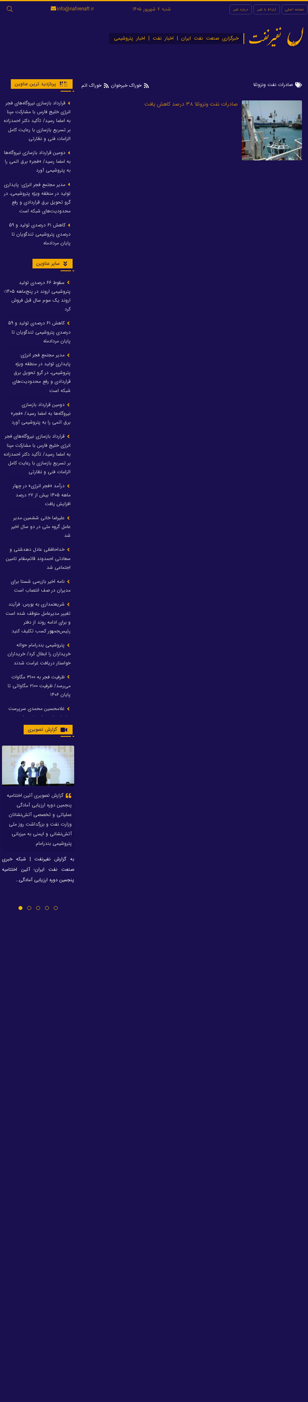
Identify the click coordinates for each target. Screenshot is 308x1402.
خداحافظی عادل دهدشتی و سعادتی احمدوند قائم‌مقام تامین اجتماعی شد (38, 558)
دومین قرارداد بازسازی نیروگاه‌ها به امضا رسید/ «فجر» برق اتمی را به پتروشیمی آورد (37, 161)
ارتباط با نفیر (266, 9)
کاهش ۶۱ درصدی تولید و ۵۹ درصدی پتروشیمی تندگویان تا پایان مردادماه (40, 233)
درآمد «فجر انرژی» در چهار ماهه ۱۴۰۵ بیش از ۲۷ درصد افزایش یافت (42, 494)
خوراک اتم (92, 85)
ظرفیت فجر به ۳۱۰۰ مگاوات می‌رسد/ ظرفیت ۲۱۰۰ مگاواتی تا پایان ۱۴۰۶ (39, 685)
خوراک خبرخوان (126, 85)
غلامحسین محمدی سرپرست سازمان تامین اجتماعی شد (39, 713)
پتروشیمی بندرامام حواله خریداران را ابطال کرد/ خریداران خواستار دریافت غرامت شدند (39, 653)
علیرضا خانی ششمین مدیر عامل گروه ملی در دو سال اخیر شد (41, 526)
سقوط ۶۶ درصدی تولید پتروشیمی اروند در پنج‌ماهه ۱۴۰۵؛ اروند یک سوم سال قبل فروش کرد (37, 296)
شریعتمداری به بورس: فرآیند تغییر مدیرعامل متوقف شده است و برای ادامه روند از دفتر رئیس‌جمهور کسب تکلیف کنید (38, 617)
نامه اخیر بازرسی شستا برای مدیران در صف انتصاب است (41, 586)
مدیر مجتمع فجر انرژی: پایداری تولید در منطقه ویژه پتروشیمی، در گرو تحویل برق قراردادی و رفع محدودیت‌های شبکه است (37, 198)
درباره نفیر (240, 9)
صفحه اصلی (294, 9)
